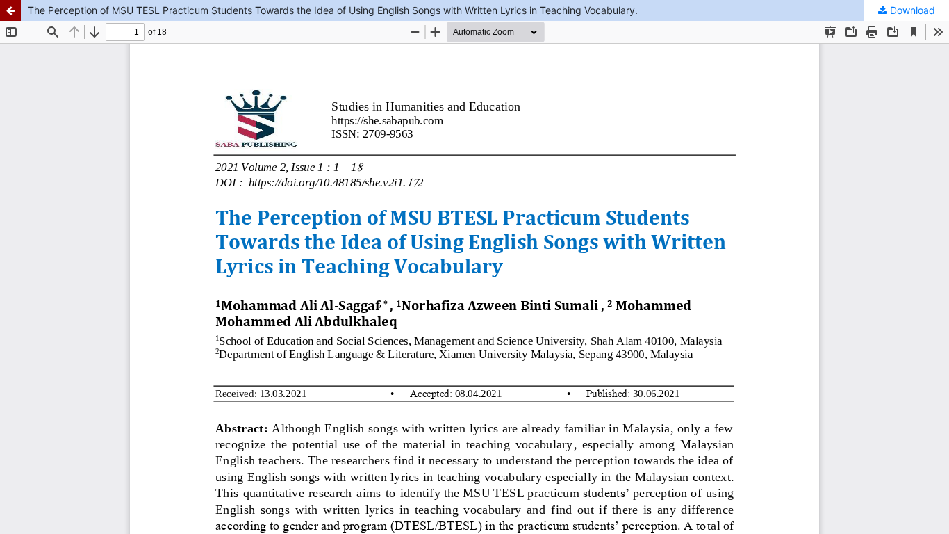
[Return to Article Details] (10, 10)
